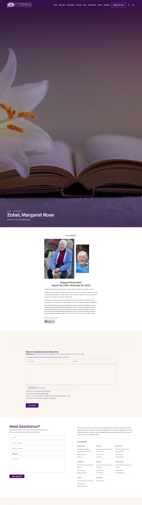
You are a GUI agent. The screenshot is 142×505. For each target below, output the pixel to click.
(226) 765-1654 (81, 483)
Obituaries (70, 5)
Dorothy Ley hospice (71, 313)
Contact (107, 5)
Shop (85, 5)
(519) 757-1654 (119, 454)
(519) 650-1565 (81, 470)
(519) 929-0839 (119, 470)
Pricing (78, 5)
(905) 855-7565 (81, 454)
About (100, 5)
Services (62, 5)
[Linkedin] (49, 321)
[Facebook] (46, 321)
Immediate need (118, 5)
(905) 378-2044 (100, 470)
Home (55, 5)
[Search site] (128, 5)
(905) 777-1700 (100, 454)
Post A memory (71, 235)
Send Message (17, 476)
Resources (92, 5)
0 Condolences (25, 219)
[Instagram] (53, 321)
